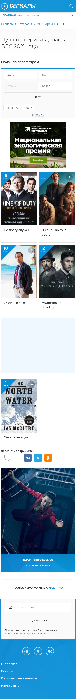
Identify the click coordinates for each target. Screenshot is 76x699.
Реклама (7, 671)
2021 (37, 24)
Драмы (50, 24)
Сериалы (7, 24)
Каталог (23, 24)
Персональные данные (19, 678)
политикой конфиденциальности (26, 634)
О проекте (9, 664)
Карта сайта (10, 685)
